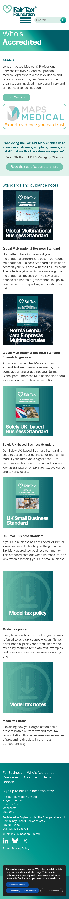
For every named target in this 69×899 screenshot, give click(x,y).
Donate (8, 782)
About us (30, 777)
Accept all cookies (17, 884)
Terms (6, 848)
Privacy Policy (20, 848)
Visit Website (16, 97)
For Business (12, 772)
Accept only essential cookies (22, 890)
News (46, 777)
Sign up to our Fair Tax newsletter (28, 791)
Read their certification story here (34, 166)
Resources (11, 777)
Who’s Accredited (40, 772)
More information (51, 890)
